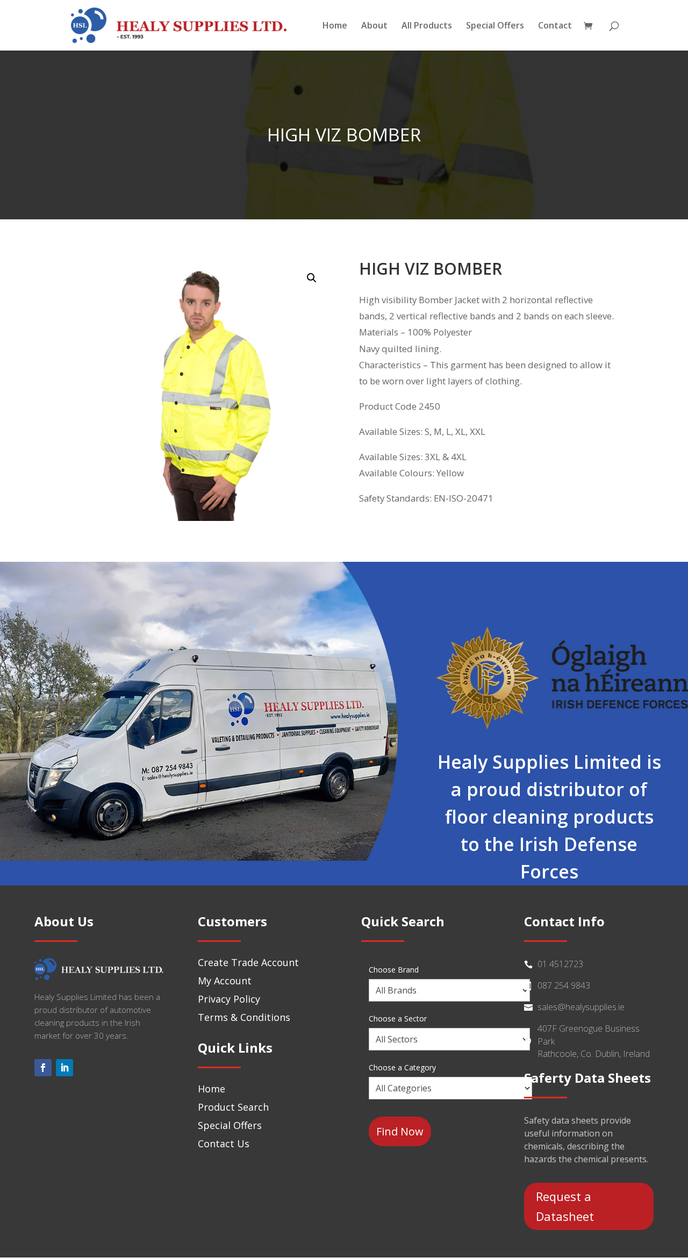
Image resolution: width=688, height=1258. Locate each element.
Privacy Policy (229, 998)
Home (334, 26)
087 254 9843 (564, 985)
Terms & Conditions (244, 1017)
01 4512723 (560, 964)
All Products (427, 26)
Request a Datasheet (565, 1206)
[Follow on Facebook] (43, 1067)
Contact (555, 26)
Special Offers (495, 26)
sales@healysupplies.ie (581, 1007)
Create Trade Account (248, 962)
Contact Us (223, 1143)
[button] (311, 278)
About (374, 26)
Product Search (233, 1106)
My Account (225, 980)
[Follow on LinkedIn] (64, 1067)
